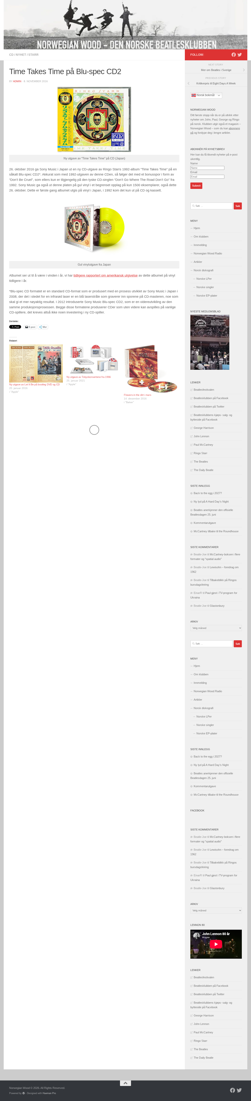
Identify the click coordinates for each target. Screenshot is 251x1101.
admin (17, 81)
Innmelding (200, 245)
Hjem (197, 228)
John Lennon (201, 436)
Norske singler (205, 287)
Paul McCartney (203, 444)
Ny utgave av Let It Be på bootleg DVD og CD (34, 384)
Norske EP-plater (206, 295)
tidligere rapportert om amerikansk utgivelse (105, 275)
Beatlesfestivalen (204, 389)
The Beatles (201, 461)
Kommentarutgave (205, 522)
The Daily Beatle (203, 470)
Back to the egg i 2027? (208, 493)
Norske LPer (204, 278)
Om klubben (201, 236)
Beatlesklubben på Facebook (211, 398)
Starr (33, 54)
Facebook (197, 810)
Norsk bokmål (205, 95)
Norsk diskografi (203, 270)
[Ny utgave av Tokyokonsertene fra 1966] (93, 359)
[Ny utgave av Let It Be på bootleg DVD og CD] (36, 363)
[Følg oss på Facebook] (234, 54)
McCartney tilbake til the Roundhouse (216, 531)
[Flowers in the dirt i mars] (151, 368)
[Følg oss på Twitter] (239, 54)
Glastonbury (217, 605)
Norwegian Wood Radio (208, 253)
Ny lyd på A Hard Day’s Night (211, 501)
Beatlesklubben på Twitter (209, 406)
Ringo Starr (200, 453)
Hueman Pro (49, 1093)
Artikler (198, 261)
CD (11, 54)
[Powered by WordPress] (23, 1093)
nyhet (21, 54)
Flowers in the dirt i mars (137, 394)
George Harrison (204, 427)
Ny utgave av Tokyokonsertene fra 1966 (89, 376)
